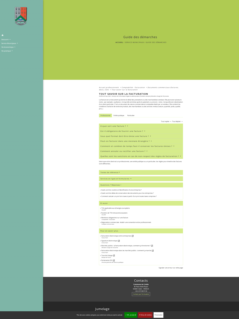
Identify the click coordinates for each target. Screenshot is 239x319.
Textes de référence (109, 172)
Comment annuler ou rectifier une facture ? (123, 151)
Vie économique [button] (7, 47)
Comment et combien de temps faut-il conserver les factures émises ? (136, 146)
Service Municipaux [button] (9, 43)
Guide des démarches (156, 42)
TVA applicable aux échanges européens (115, 208)
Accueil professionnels (109, 87)
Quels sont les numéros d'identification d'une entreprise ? (121, 190)
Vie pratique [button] (6, 51)
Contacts (141, 280)
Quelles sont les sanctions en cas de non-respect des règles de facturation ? (140, 156)
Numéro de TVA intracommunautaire (114, 213)
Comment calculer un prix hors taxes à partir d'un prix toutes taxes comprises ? (129, 196)
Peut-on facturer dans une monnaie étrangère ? (125, 141)
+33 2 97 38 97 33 (141, 291)
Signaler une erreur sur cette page (171, 268)
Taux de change (108, 255)
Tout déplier (177, 121)
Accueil (119, 42)
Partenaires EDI (108, 260)
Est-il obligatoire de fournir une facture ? (122, 131)
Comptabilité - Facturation (133, 87)
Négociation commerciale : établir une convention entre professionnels (126, 222)
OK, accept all (131, 315)
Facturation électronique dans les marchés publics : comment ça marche (127, 250)
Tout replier (166, 121)
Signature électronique (110, 241)
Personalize (158, 315)
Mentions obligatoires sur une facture (114, 218)
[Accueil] (21, 16)
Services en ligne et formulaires (115, 179)
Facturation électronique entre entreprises (117, 236)
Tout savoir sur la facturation (125, 90)
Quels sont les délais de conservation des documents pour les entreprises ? (127, 193)
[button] (21, 36)
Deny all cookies (146, 315)
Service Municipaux (134, 42)
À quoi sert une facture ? (113, 126)
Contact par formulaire (141, 294)
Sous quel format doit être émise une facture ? (124, 136)
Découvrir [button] (5, 39)
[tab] (105, 115)
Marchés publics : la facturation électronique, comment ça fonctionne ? (127, 246)
